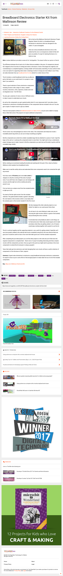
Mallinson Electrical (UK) (18, 264)
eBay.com (8, 264)
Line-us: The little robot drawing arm (12, 466)
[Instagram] (50, 4)
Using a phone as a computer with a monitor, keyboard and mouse (33, 383)
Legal (33, 564)
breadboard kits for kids (25, 73)
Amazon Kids (31, 9)
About (33, 561)
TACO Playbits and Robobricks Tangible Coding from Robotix (20, 35)
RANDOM (8, 462)
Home (5, 561)
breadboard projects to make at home (31, 110)
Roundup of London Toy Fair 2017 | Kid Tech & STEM (29, 478)
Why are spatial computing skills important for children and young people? (34, 376)
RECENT (7, 371)
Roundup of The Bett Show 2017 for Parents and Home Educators (33, 471)
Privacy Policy (7, 564)
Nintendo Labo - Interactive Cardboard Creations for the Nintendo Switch (23, 32)
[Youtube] (48, 4)
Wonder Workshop (16, 9)
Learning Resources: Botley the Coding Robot (16, 37)
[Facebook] (53, 4)
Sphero (9, 9)
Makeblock (24, 9)
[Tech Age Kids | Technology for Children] (16, 4)
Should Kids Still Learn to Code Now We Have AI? (28, 390)
